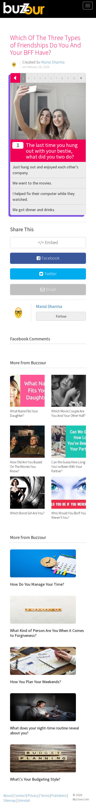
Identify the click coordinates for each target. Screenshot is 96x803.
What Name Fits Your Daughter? (24, 413)
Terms (44, 795)
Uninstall (24, 800)
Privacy (33, 795)
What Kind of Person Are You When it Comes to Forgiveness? (47, 633)
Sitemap (9, 800)
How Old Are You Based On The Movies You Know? (26, 466)
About (7, 795)
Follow (61, 316)
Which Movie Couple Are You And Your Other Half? (68, 413)
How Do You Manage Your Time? (37, 584)
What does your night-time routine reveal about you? (44, 730)
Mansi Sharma (53, 62)
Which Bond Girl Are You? (27, 513)
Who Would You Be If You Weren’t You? (68, 515)
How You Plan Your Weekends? (35, 681)
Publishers (58, 795)
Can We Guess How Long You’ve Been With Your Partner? (68, 466)
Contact (20, 795)
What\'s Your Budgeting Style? (35, 779)
